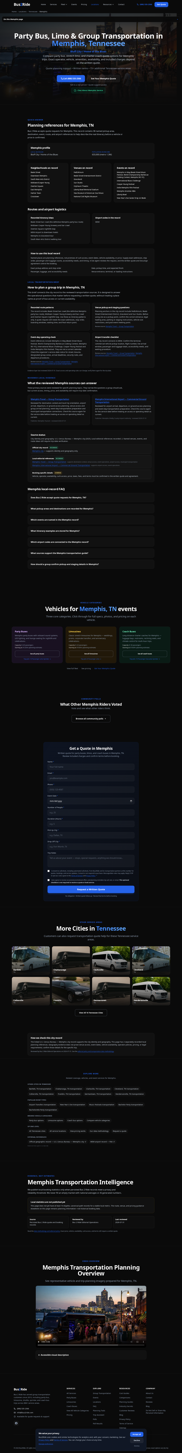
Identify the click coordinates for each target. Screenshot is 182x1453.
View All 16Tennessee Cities (91, 1013)
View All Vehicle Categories (78, 1410)
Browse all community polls (89, 718)
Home (43, 4)
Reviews (149, 1402)
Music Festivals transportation (101, 1104)
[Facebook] (16, 1423)
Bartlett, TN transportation (40, 1089)
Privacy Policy (90, 876)
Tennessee (33, 11)
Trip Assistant (98, 1415)
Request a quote (119, 1131)
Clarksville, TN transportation (98, 1089)
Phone (51, 784)
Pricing (84, 4)
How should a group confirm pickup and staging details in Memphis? (65, 564)
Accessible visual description (55, 1355)
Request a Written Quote (91, 889)
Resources (107, 4)
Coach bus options (75, 1120)
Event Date (53, 796)
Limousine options (55, 1120)
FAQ (94, 1406)
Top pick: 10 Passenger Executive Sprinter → (145, 659)
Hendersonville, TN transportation (130, 1094)
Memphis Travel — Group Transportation (120, 326)
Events (74, 4)
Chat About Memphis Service (90, 90)
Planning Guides (126, 1402)
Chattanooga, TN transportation (68, 1089)
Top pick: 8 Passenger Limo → (91, 659)
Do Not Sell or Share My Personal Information (156, 1411)
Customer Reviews (127, 1410)
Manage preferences (46, 1444)
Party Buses (71, 1397)
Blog (121, 1415)
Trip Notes (52, 853)
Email (51, 773)
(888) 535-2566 (23, 1408)
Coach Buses (72, 1406)
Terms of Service (77, 876)
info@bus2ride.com (25, 1412)
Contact (121, 4)
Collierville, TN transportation (41, 1094)
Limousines (71, 1402)
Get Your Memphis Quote (103, 78)
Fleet (63, 4)
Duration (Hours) (55, 819)
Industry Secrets (126, 1406)
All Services (71, 1393)
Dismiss (137, 1446)
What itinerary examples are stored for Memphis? (55, 531)
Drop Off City (54, 841)
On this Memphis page (91, 19)
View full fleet (72, 668)
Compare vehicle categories (98, 1120)
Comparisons (124, 1397)
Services (53, 4)
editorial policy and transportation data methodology (96, 1051)
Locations (95, 4)
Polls (95, 1419)
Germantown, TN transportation (98, 1094)
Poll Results (98, 1423)
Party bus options (36, 1120)
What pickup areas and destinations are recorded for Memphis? (62, 508)
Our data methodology (99, 1131)
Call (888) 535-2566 (72, 78)
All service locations (58, 1131)
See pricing (86, 668)
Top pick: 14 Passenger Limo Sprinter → (37, 659)
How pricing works (78, 1131)
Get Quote (161, 4)
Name (51, 762)
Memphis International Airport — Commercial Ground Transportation (54, 363)
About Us (149, 1393)
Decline (137, 1440)
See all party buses (37, 654)
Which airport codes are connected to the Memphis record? (60, 542)
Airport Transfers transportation (42, 1104)
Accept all (137, 1434)
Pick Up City (53, 830)
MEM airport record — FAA (101, 1141)
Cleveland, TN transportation (127, 1089)
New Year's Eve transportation (72, 1104)
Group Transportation (102, 1393)
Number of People (56, 807)
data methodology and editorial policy (47, 1231)
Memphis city (37, 451)
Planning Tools (99, 1410)
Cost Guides (124, 1393)
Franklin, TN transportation (69, 1094)
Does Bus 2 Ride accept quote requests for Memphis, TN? (58, 497)
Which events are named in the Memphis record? (55, 519)
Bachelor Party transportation (130, 1104)
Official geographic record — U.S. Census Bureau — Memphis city (56, 1141)
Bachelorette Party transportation (43, 1110)
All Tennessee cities (37, 1131)
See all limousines (91, 654)
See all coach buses (145, 654)
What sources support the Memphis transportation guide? (59, 553)
